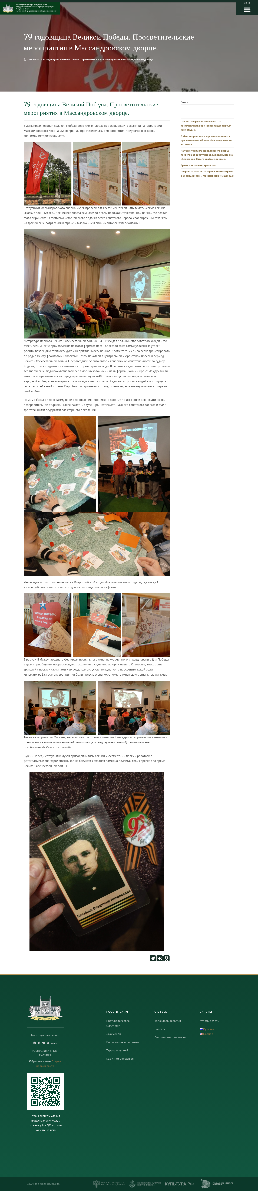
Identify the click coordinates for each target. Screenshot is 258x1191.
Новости (160, 1029)
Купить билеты (210, 1020)
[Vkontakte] (160, 958)
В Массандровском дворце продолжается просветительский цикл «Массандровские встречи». (206, 140)
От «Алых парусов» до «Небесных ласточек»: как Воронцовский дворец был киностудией (206, 125)
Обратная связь (40, 1061)
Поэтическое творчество (170, 1037)
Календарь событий (167, 1020)
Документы (113, 1033)
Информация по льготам (122, 1042)
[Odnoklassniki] (166, 958)
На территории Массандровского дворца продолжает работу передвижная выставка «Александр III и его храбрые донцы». (207, 154)
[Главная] (25, 59)
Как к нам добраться (120, 1058)
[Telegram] (153, 958)
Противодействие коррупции (118, 1023)
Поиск (184, 102)
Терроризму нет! (117, 1050)
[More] (173, 958)
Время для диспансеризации (198, 165)
